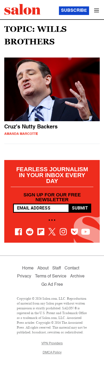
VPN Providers (52, 343)
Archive (77, 276)
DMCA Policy (52, 352)
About (43, 268)
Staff (56, 268)
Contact (72, 268)
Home (28, 268)
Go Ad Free (52, 285)
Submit (80, 208)
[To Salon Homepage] (22, 9)
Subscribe (74, 11)
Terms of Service (50, 276)
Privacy (24, 276)
